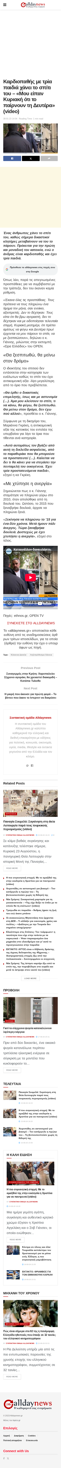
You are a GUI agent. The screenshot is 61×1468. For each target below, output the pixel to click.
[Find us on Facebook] (4, 1458)
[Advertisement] (30, 43)
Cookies (32, 1436)
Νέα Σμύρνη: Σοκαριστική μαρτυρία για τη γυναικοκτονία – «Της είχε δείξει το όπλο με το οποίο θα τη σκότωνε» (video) (31, 902)
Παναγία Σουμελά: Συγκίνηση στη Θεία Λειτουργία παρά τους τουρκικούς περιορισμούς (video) (29, 825)
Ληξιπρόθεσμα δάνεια (41, 655)
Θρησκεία (11, 814)
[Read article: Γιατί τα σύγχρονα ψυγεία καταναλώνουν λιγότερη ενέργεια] (30, 1010)
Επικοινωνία (32, 1440)
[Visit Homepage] (33, 5)
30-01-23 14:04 (10, 118)
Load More (30, 978)
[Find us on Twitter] (8, 1458)
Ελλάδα (10, 1021)
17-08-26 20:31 (43, 1037)
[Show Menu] (4, 5)
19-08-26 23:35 (30, 1264)
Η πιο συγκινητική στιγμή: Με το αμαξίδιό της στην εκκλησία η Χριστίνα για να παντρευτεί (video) (31, 880)
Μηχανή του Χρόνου (17, 1324)
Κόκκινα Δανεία (18, 655)
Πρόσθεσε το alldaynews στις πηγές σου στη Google (32, 269)
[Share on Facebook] (12, 158)
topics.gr (16, 1420)
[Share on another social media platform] (49, 158)
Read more (13, 868)
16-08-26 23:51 (30, 1279)
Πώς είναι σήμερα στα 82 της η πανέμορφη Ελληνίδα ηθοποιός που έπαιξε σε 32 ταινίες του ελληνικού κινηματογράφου (29, 1335)
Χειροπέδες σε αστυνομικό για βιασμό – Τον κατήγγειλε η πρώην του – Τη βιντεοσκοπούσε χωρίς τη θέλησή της (30, 891)
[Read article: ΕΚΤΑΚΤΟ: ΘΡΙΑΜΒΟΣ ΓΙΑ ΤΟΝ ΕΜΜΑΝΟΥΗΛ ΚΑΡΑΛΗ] (13, 1274)
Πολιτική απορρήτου (12, 1440)
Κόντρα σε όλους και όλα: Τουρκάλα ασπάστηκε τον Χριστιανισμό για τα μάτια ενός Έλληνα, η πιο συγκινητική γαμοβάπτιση (36, 1253)
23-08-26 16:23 (43, 835)
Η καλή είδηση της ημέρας (23, 1182)
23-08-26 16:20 (14, 1206)
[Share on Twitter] (31, 158)
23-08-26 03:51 (43, 1343)
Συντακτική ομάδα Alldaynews (30, 717)
